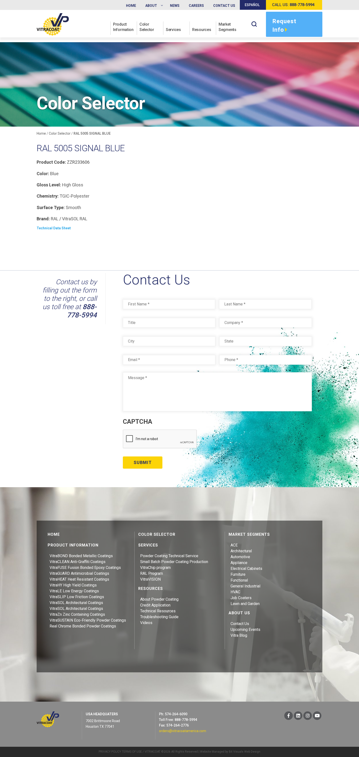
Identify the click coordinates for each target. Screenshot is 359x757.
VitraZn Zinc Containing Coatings (77, 614)
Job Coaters (241, 598)
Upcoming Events (245, 629)
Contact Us (240, 623)
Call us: (293, 4)
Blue (54, 173)
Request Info (284, 25)
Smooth (73, 207)
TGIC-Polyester (74, 196)
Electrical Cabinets (246, 568)
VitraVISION (150, 579)
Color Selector (146, 27)
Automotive (240, 557)
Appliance (239, 562)
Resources (201, 29)
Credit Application (155, 605)
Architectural (241, 551)
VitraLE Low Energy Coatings (74, 591)
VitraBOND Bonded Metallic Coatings (81, 556)
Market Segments (227, 27)
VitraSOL (70, 218)
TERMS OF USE (132, 751)
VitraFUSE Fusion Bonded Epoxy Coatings (85, 567)
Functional (239, 580)
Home (41, 133)
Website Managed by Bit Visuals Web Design (230, 751)
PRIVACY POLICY (110, 751)
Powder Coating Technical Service (169, 556)
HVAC (235, 592)
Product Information (123, 27)
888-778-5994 (82, 311)
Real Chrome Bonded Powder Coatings (83, 626)
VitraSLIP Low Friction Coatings (77, 597)
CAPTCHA (137, 421)
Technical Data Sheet (54, 228)
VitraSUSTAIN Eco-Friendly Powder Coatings (88, 620)
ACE (234, 545)
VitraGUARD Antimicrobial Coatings (79, 573)
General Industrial (245, 586)
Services (173, 29)
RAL (54, 218)
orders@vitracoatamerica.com (182, 731)
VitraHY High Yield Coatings (73, 585)
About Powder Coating (159, 599)
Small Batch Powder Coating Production (174, 561)
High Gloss (72, 184)
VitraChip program (155, 567)
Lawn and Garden (245, 603)
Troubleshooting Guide (159, 617)
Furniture (238, 574)
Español (252, 5)
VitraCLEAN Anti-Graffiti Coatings (78, 561)
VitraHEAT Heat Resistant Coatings (79, 579)
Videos (146, 622)
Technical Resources (158, 611)
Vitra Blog (239, 635)
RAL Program (151, 573)
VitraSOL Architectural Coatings (76, 602)
